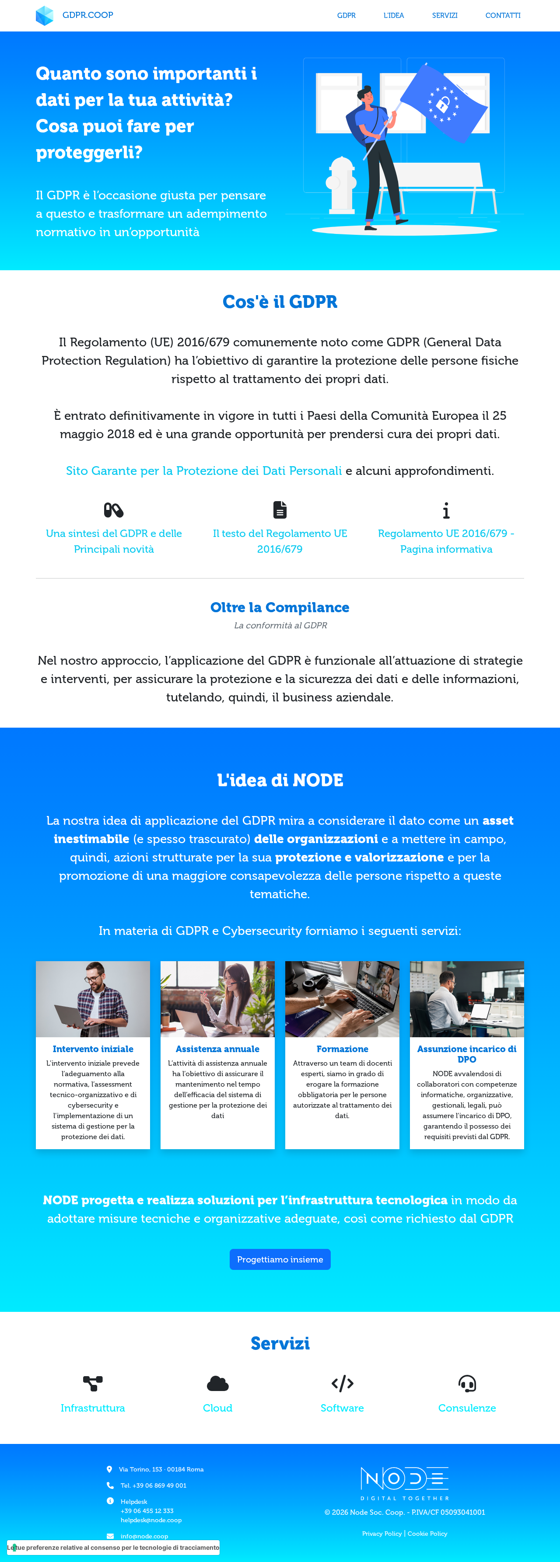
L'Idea (394, 15)
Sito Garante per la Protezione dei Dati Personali (204, 471)
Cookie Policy (428, 1534)
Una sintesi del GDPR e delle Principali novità (114, 541)
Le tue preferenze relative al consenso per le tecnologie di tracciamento (113, 1547)
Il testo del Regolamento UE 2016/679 (280, 541)
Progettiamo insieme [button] (280, 1259)
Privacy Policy (382, 1534)
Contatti (503, 15)
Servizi (445, 15)
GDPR (346, 15)
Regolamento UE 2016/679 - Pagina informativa (446, 541)
